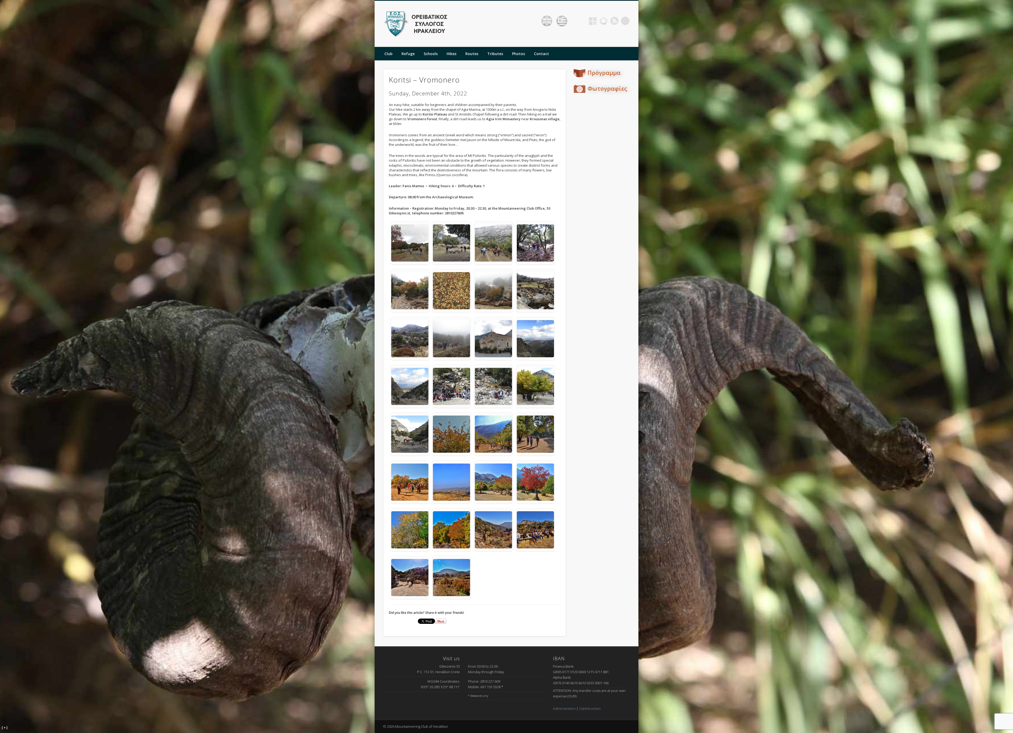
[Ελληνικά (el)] (562, 21)
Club (388, 53)
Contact (541, 53)
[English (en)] (547, 21)
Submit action (590, 708)
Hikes (451, 53)
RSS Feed (614, 21)
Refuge (408, 53)
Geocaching (593, 21)
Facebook (582, 21)
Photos (518, 53)
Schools (431, 53)
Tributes (495, 53)
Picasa (603, 21)
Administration (564, 708)
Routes (471, 53)
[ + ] (4, 728)
